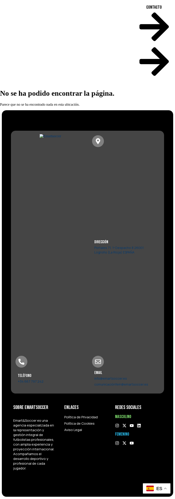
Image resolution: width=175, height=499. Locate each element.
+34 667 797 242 (31, 381)
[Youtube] (132, 426)
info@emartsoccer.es (110, 378)
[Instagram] (117, 426)
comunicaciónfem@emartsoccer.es (121, 384)
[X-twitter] (124, 426)
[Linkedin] (139, 426)
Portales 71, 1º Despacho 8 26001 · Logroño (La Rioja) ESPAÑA (119, 250)
